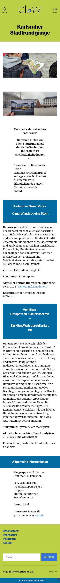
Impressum (10, 534)
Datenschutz (11, 530)
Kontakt (39, 515)
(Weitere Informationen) (32, 286)
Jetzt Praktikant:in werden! (31, 580)
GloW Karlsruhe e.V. (23, 571)
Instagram (9, 538)
